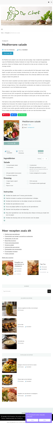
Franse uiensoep (9, 253)
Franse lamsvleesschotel (12, 243)
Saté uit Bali (20, 324)
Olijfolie (8, 183)
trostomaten (9, 167)
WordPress (20, 418)
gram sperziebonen (39, 169)
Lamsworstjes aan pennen (12, 247)
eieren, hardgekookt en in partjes (38, 173)
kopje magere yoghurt (12, 181)
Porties (39, 158)
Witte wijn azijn (33, 181)
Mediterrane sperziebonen (12, 234)
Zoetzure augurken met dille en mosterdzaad (28, 308)
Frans (29, 125)
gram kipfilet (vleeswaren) (13, 173)
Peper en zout (9, 185)
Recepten (12, 416)
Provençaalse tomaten (11, 251)
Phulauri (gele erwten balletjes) (25, 379)
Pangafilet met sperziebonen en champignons (27, 393)
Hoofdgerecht (5, 41)
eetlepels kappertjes (11, 175)
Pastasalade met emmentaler (13, 249)
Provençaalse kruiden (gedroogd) (37, 183)
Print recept (7, 53)
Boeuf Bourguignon (10, 240)
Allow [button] (44, 420)
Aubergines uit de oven (11, 238)
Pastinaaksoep (21, 341)
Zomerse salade (9, 245)
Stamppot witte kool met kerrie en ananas (27, 364)
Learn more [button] (29, 416)
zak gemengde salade (12, 165)
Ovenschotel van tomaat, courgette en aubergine (19, 236)
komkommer (33, 165)
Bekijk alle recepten (7, 258)
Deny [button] (32, 420)
